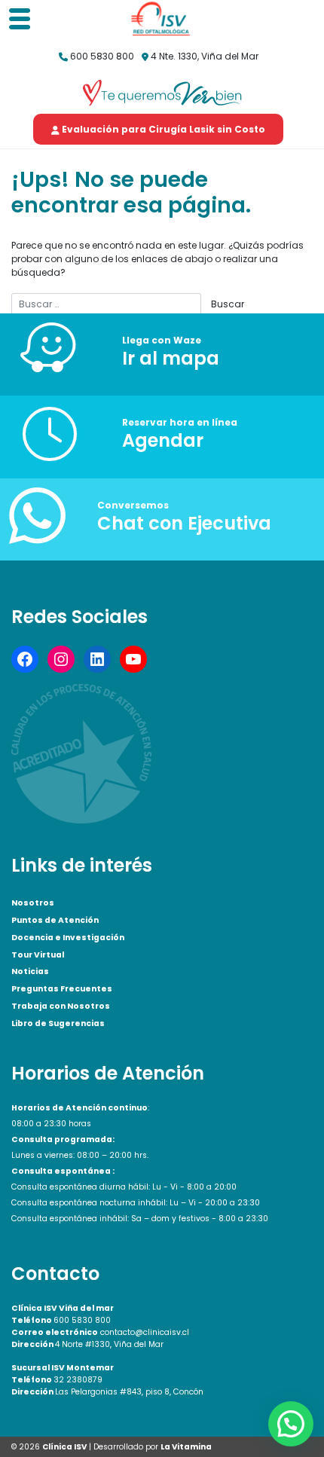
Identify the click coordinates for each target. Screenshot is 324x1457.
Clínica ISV (64, 1446)
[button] (290, 1423)
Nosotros (32, 903)
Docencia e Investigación (67, 937)
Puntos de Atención (55, 920)
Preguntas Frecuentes (61, 988)
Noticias (30, 971)
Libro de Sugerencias (58, 1023)
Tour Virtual (37, 955)
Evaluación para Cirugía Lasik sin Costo (162, 129)
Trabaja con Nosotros (60, 1006)
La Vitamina (186, 1446)
